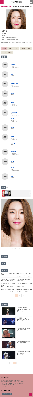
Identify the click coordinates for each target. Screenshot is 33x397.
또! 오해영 (13, 64)
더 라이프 (13, 143)
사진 (16, 48)
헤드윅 (12, 74)
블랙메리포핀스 (14, 83)
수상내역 (23, 48)
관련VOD (10, 52)
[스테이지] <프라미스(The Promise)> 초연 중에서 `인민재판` (23, 309)
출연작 (10, 48)
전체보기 (4, 48)
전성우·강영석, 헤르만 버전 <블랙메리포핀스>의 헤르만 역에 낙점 (16, 289)
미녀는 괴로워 (14, 112)
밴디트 (12, 167)
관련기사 (4, 52)
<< (9, 295)
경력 (29, 48)
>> (23, 295)
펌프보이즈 (13, 151)
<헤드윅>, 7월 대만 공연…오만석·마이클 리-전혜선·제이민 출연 (15, 279)
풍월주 (12, 102)
